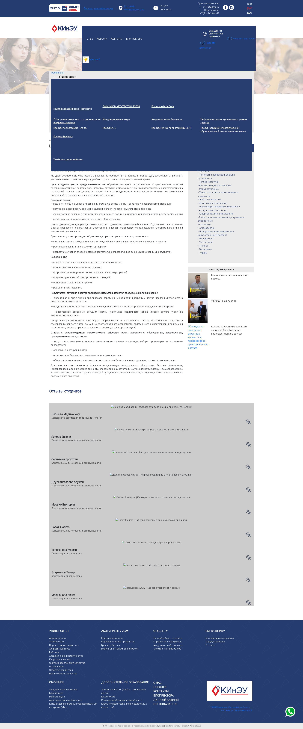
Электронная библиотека (167, 648)
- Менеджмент (206, 238)
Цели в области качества (63, 673)
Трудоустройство (215, 641)
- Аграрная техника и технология (215, 213)
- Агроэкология (206, 227)
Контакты (116, 38)
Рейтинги (54, 652)
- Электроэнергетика (209, 199)
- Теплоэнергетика (208, 181)
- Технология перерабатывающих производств (216, 176)
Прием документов (112, 638)
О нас (89, 38)
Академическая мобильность (65, 700)
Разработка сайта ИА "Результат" (177, 726)
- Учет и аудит (205, 242)
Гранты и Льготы (110, 645)
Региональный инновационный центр (121, 700)
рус (249, 8)
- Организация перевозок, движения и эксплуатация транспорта (219, 208)
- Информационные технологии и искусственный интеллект (216, 233)
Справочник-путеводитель (167, 641)
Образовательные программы (118, 641)
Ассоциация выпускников (219, 638)
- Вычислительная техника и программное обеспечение (221, 219)
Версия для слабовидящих (98, 8)
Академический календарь (168, 645)
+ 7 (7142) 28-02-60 (209, 7)
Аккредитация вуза (59, 648)
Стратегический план (61, 670)
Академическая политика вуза (66, 655)
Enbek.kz (210, 645)
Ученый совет (57, 641)
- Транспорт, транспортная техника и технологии (218, 194)
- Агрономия (204, 224)
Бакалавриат (56, 693)
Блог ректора (134, 38)
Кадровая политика (60, 659)
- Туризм (202, 252)
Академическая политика (63, 689)
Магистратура (57, 696)
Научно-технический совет (64, 645)
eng (249, 12)
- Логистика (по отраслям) (212, 203)
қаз (249, 3)
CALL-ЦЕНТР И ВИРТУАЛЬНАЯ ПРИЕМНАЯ (216, 34)
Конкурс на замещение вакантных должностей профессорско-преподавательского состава (229, 330)
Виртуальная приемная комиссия (119, 648)
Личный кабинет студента (167, 638)
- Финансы (203, 245)
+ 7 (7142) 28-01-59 (209, 13)
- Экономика (205, 249)
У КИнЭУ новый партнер (223, 301)
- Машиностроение (208, 189)
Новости (102, 38)
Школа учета (108, 696)
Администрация (57, 638)
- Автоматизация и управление (215, 185)
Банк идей (94, 59)
